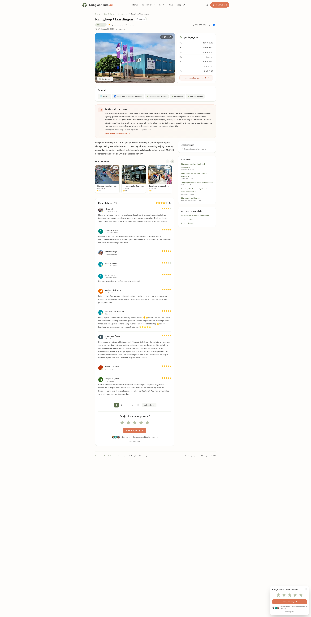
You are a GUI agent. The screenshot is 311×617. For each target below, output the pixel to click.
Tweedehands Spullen (158, 96)
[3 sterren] (135, 423)
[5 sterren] (147, 423)
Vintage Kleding (196, 96)
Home (135, 5)
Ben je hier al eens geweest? (195, 78)
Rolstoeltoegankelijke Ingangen (128, 96)
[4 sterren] (141, 423)
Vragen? (181, 5)
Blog (170, 5)
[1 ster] (122, 423)
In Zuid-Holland (187, 219)
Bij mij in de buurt (187, 223)
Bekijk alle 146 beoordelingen (116, 133)
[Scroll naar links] (167, 161)
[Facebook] (214, 25)
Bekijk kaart (106, 79)
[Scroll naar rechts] (172, 161)
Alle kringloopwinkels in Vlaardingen (195, 215)
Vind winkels (221, 5)
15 (138, 405)
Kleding (104, 96)
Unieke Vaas (178, 96)
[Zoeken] (206, 4)
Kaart (161, 5)
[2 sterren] (128, 423)
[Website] (209, 25)
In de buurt (147, 5)
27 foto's (168, 37)
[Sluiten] (306, 589)
